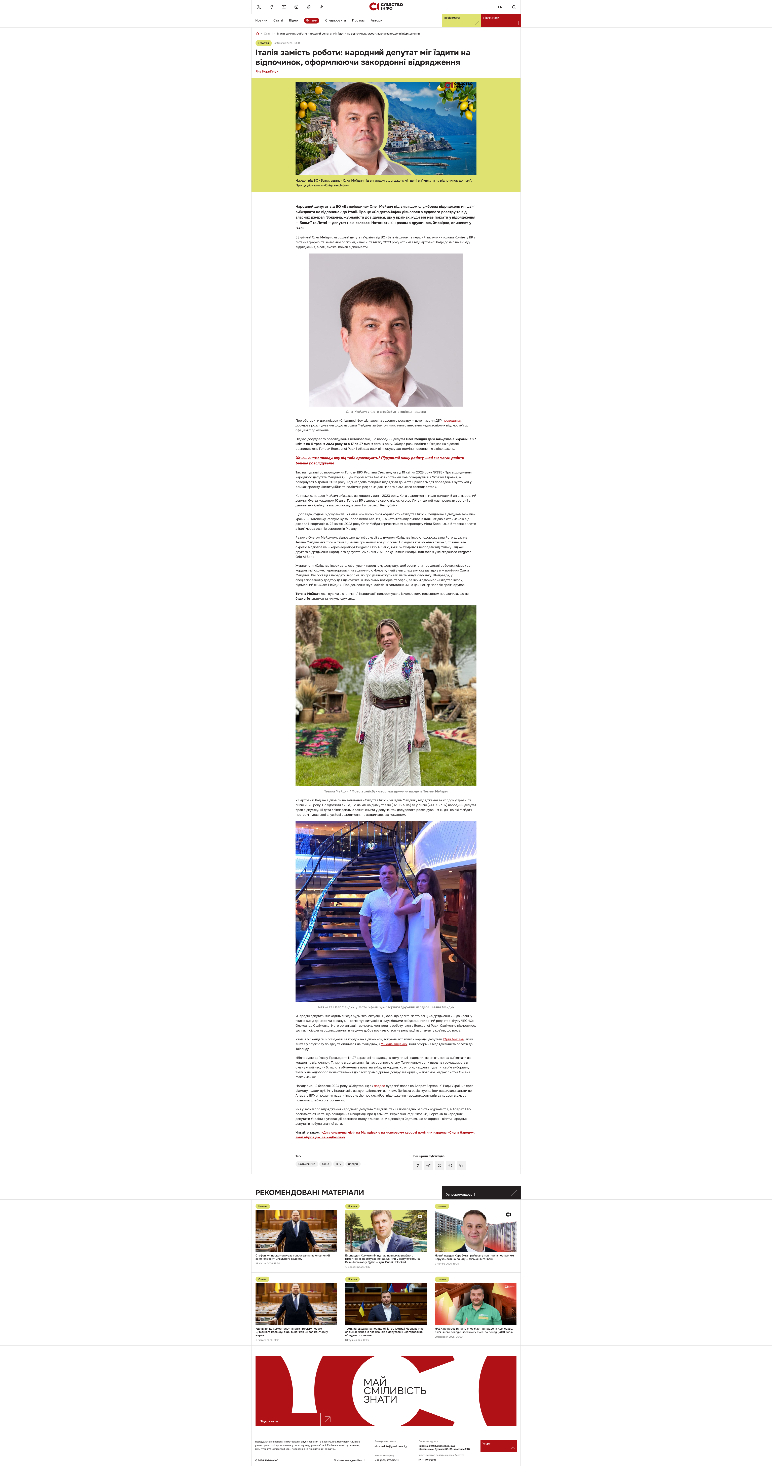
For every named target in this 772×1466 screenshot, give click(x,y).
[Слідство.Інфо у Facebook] (271, 6)
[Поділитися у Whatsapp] (450, 1165)
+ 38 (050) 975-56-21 (387, 1460)
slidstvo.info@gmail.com (389, 1446)
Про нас (358, 20)
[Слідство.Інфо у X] (259, 6)
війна (325, 1164)
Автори (376, 20)
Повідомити (452, 17)
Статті (278, 20)
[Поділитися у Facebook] (417, 1165)
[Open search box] (513, 7)
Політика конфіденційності (349, 1460)
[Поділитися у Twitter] (439, 1165)
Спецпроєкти (335, 20)
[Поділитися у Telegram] (428, 1165)
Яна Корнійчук (267, 71)
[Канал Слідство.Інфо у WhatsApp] (308, 6)
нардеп (353, 1164)
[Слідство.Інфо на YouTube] (283, 6)
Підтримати (491, 17)
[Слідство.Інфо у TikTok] (321, 6)
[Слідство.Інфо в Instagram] (296, 6)
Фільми (311, 20)
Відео (293, 20)
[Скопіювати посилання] (461, 1165)
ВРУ (338, 1164)
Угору (486, 1443)
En (500, 7)
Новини (261, 20)
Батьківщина (306, 1164)
